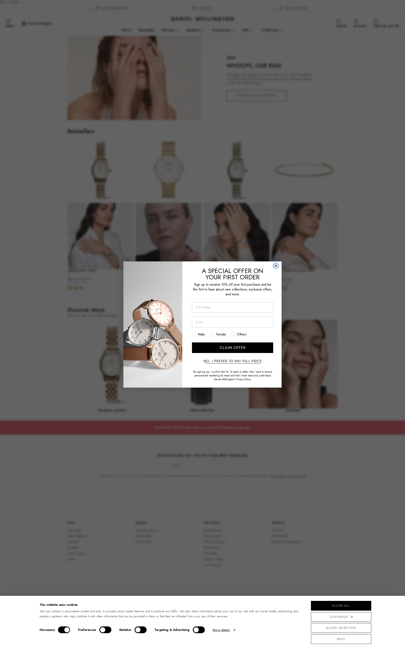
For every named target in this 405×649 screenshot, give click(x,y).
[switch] (105, 629)
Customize (339, 617)
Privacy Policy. (243, 379)
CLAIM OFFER (233, 347)
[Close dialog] (275, 265)
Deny (341, 639)
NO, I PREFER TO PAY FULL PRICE (232, 361)
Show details (221, 630)
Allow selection (341, 628)
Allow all (341, 606)
